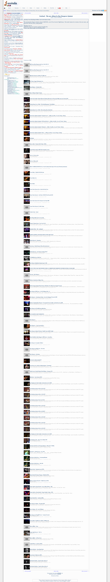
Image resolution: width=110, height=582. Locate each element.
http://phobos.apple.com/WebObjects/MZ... (36, 28)
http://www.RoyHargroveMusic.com (33, 19)
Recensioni (55, 580)
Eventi (59, 580)
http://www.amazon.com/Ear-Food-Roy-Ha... (38, 26)
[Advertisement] (79, 3)
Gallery (66, 580)
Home (40, 580)
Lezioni (62, 580)
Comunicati (47, 580)
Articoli (43, 580)
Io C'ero (51, 580)
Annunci (69, 580)
